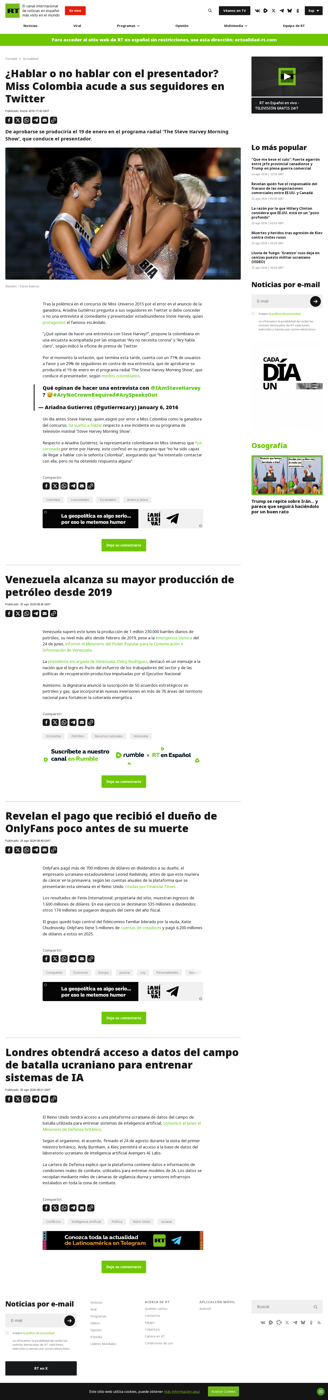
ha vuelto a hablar (85, 425)
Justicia (124, 972)
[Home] (12, 11)
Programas (126, 25)
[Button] (210, 10)
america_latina (137, 499)
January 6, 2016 (158, 407)
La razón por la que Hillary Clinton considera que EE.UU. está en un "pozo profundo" (285, 213)
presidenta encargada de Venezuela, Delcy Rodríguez (97, 661)
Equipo (150, 1322)
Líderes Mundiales (103, 1343)
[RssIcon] (319, 1322)
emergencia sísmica (174, 638)
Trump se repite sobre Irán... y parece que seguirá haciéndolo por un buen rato (285, 506)
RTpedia (96, 1337)
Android (205, 1308)
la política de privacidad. (285, 313)
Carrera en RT (155, 1336)
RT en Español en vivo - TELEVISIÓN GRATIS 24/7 (277, 105)
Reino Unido (141, 1221)
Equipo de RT (294, 25)
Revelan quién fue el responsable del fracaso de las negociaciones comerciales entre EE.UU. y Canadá (284, 188)
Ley (142, 972)
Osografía (269, 445)
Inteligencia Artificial (86, 1221)
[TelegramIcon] (281, 10)
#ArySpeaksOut (137, 395)
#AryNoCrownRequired (84, 395)
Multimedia (233, 25)
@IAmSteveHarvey (176, 388)
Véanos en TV (234, 10)
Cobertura (152, 1329)
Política (117, 1221)
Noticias (30, 25)
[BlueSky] (289, 10)
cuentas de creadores (141, 928)
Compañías (54, 972)
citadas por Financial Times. (150, 887)
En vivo (75, 10)
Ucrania (166, 1221)
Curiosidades (80, 499)
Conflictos (53, 1221)
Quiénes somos (156, 1308)
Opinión (181, 25)
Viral (77, 25)
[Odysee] (278, 1322)
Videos (95, 1323)
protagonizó (54, 322)
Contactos (152, 1315)
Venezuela (140, 736)
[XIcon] (273, 10)
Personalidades (167, 972)
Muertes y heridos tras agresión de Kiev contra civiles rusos (286, 235)
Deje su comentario (123, 545)
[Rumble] (265, 10)
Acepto (280, 314)
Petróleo (77, 736)
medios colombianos (121, 376)
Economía (53, 736)
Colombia (53, 499)
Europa (103, 972)
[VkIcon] (257, 10)
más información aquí (182, 1391)
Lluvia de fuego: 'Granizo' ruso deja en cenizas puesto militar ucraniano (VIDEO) (285, 257)
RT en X (41, 1368)
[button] (287, 76)
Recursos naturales (109, 736)
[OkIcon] (297, 10)
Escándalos (108, 499)
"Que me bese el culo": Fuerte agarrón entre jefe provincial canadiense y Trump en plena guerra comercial (285, 164)
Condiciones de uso (159, 1343)
